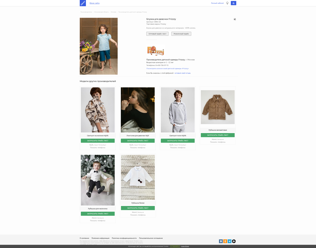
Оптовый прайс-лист (157, 34)
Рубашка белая (137, 203)
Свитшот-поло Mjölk (177, 136)
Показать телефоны (97, 147)
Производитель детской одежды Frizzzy (132, 12)
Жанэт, (218, 139)
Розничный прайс (181, 34)
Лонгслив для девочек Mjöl (138, 136)
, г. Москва (170, 59)
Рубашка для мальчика (97, 209)
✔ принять (175, 246)
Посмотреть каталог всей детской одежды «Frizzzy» (167, 68)
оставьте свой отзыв (182, 73)
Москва (113, 12)
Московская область (101, 12)
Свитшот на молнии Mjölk (97, 136)
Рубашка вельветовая (218, 130)
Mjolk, (97, 145)
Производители (86, 12)
